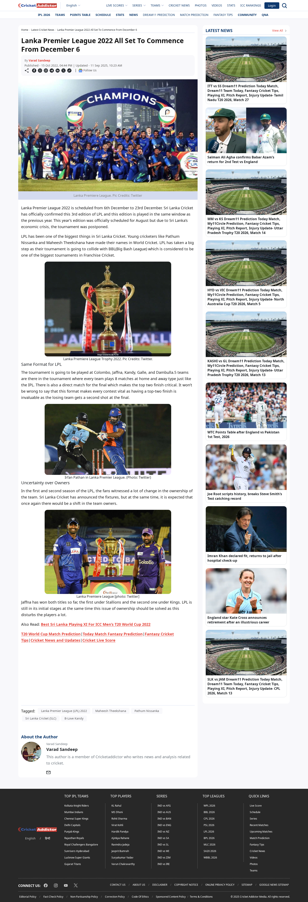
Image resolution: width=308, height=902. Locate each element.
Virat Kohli (117, 825)
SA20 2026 (210, 851)
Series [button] (137, 5)
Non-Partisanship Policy (84, 896)
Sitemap (247, 885)
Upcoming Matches (261, 831)
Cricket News (179, 5)
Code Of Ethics (140, 896)
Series (253, 818)
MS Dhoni (117, 812)
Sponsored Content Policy (171, 896)
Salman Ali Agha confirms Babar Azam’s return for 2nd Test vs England (240, 159)
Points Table (80, 15)
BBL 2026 (209, 812)
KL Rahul (116, 805)
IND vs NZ (163, 831)
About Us (139, 885)
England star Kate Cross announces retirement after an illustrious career (238, 619)
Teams (60, 15)
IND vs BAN (164, 818)
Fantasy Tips (223, 15)
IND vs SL (163, 844)
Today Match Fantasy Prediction (113, 633)
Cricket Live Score (98, 640)
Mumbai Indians (73, 812)
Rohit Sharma (119, 818)
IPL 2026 (44, 15)
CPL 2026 (209, 818)
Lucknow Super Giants (77, 857)
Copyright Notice (186, 885)
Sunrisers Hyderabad (76, 851)
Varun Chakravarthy (123, 864)
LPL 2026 (209, 831)
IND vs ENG (164, 825)
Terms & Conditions (201, 896)
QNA (265, 15)
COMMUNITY (247, 15)
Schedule (103, 15)
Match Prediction (194, 15)
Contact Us (118, 885)
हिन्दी (47, 838)
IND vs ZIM (164, 857)
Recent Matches (259, 825)
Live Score (256, 805)
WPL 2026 (209, 805)
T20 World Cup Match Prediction (51, 633)
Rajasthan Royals (74, 838)
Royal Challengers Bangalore (81, 844)
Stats (231, 5)
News (133, 15)
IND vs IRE (164, 864)
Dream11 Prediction (159, 15)
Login (272, 6)
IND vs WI (163, 851)
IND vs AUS (164, 812)
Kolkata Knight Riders (76, 805)
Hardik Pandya (119, 831)
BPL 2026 (209, 838)
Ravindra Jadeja (120, 844)
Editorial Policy (27, 896)
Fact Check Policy (53, 896)
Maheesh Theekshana (110, 711)
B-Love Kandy (74, 718)
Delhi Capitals (72, 825)
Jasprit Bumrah (120, 851)
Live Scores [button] (115, 5)
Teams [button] (155, 5)
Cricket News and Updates (55, 640)
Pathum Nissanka (147, 711)
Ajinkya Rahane (120, 838)
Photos (201, 5)
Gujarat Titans (72, 864)
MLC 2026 (209, 844)
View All (278, 30)
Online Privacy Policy (219, 885)
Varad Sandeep (39, 60)
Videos (217, 5)
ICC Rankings (250, 5)
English (71, 5)
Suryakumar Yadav (122, 857)
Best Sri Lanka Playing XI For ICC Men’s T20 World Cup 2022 (95, 624)
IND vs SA (163, 838)
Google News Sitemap (274, 885)
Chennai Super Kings (76, 818)
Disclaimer (159, 885)
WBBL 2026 (210, 857)
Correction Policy (115, 896)
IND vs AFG (164, 805)
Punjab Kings (71, 831)
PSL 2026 (209, 825)
